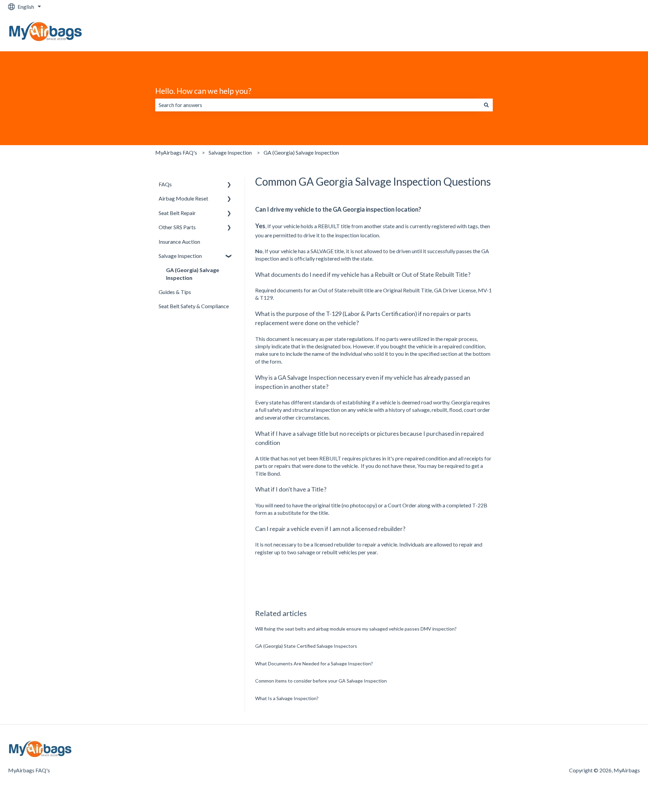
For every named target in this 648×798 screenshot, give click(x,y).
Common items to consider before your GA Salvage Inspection (321, 681)
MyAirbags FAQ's (176, 152)
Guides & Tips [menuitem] (175, 292)
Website (623, 32)
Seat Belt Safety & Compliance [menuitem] (194, 306)
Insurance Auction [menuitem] (179, 241)
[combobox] (317, 105)
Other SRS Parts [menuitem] (177, 227)
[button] (229, 185)
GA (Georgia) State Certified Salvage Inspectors (306, 646)
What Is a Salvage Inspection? (287, 698)
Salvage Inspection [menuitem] (180, 255)
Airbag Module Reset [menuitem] (183, 198)
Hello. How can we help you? (203, 91)
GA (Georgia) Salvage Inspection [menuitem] (192, 274)
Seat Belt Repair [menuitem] (177, 213)
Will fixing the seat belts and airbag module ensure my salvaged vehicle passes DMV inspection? (356, 629)
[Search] (486, 105)
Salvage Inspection (230, 152)
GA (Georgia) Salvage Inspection (301, 152)
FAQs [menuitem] (165, 184)
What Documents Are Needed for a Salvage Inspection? (314, 663)
